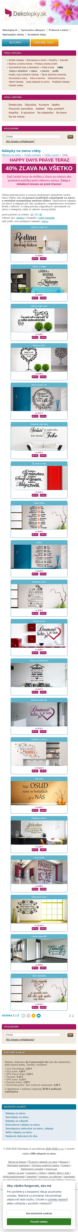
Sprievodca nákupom (33, 30)
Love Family (39, 857)
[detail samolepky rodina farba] (35, 534)
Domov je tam (39, 621)
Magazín (64, 1162)
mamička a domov (39, 739)
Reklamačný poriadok (32, 1169)
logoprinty (32, 1176)
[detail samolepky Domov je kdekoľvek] (35, 692)
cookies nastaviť (58, 1199)
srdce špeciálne (39, 976)
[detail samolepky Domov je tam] (35, 652)
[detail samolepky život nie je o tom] (35, 928)
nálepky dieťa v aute (58, 1173)
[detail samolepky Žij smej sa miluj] (35, 495)
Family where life (39, 936)
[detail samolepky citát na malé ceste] (35, 337)
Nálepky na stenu (11, 155)
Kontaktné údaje (37, 34)
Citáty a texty (51, 155)
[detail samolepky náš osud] (35, 810)
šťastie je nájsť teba (39, 424)
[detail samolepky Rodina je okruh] (35, 613)
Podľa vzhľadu (32, 155)
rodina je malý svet (39, 227)
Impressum (51, 1169)
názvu (45, 221)
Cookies (65, 1165)
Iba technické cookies (39, 1213)
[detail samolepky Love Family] (35, 889)
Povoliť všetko (39, 1221)
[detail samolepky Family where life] (35, 967)
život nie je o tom (39, 897)
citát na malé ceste (39, 306)
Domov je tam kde (39, 700)
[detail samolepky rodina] (35, 573)
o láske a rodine (39, 266)
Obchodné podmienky (18, 1165)
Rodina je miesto (39, 818)
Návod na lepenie (17, 1162)
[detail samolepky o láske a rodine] (35, 297)
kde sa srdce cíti (39, 385)
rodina (39, 542)
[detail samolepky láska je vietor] (35, 376)
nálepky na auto (16, 1173)
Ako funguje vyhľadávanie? (20, 141)
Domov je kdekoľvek (39, 660)
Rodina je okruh (39, 582)
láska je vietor (39, 345)
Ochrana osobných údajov (45, 1165)
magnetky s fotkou (36, 1173)
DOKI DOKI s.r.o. (55, 1148)
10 (31, 214)
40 (40, 214)
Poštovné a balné (58, 30)
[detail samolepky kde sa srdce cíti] (35, 416)
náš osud (39, 779)
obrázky (20, 218)
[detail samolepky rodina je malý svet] (35, 258)
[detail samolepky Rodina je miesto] (35, 849)
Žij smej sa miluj (39, 463)
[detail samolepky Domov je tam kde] (35, 731)
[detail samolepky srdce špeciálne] (35, 1007)
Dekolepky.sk (10, 30)
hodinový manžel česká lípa (27, 1180)
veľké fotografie (46, 218)
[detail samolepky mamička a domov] (35, 770)
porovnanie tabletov (54, 1180)
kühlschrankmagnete (14, 1176)
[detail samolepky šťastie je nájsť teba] (35, 455)
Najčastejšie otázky (13, 34)
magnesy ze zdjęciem (50, 1176)
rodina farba (39, 503)
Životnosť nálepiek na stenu (43, 1162)
